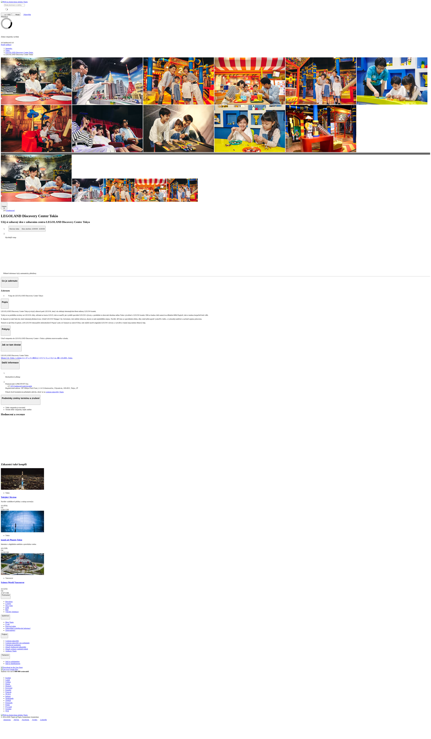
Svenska (8, 709)
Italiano (8, 696)
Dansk (7, 684)
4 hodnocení (10, 210)
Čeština (8, 682)
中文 (7, 711)
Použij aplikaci (6, 45)
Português (8, 703)
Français (8, 692)
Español (8, 690)
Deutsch (8, 686)
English (8, 678)
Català (7, 680)
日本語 (8, 700)
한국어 (8, 694)
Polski (7, 705)
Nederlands (9, 698)
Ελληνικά (8, 688)
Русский (8, 707)
